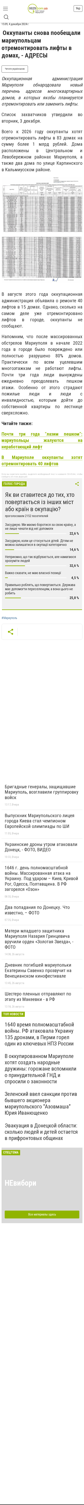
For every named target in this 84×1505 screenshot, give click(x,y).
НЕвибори (20, 1183)
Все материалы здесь (42, 1214)
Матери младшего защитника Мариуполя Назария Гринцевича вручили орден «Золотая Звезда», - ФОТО (39, 939)
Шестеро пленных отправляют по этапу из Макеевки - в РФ (38, 996)
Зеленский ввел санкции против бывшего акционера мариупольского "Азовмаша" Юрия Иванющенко (41, 1103)
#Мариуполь (9, 618)
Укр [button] (78, 8)
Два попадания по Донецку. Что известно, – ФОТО (37, 910)
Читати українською (15, 68)
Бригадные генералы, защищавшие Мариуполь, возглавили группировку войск (41, 792)
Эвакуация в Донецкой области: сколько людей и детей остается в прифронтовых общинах (41, 1131)
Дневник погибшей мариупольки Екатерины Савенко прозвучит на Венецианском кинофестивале (38, 970)
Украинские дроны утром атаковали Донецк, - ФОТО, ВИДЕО (41, 847)
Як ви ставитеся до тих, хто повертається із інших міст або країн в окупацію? (39, 502)
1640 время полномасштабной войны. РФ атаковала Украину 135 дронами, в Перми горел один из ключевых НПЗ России (39, 1034)
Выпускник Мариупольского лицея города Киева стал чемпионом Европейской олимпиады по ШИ (39, 821)
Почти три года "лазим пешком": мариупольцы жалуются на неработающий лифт (42, 440)
